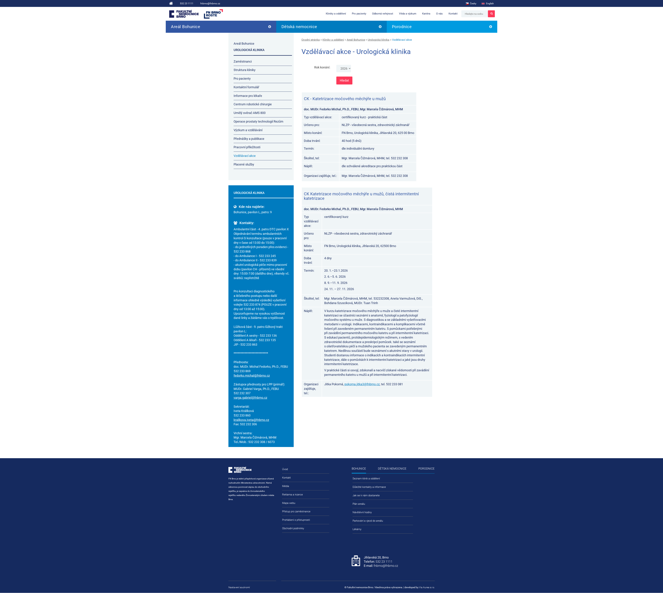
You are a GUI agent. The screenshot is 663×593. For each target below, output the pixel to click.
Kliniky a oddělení (336, 13)
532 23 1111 (186, 3)
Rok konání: (322, 67)
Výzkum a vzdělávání (248, 130)
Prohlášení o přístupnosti (296, 519)
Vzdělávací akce (402, 39)
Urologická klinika (378, 39)
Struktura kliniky (245, 70)
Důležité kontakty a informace (369, 487)
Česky (472, 3)
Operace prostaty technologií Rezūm (258, 121)
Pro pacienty (359, 13)
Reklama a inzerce (292, 494)
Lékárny (357, 529)
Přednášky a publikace (249, 138)
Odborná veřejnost (382, 13)
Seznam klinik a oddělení (366, 478)
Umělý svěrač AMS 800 (250, 113)
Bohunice (359, 468)
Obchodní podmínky (293, 528)
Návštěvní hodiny (362, 512)
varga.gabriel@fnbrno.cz (250, 397)
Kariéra (426, 13)
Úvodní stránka (310, 39)
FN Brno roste (213, 14)
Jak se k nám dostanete (366, 495)
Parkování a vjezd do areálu (368, 520)
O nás (439, 13)
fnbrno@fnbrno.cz (210, 3)
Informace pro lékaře (248, 96)
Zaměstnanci (243, 61)
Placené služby (244, 164)
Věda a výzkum (407, 13)
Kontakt (453, 13)
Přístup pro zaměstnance (296, 511)
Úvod (285, 469)
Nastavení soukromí (239, 587)
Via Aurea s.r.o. (427, 587)
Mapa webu (288, 503)
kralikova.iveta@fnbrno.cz (251, 420)
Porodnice (402, 26)
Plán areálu (359, 503)
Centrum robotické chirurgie (253, 104)
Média (285, 486)
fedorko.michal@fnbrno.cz (252, 375)
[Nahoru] (653, 579)
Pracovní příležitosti (247, 147)
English (490, 3)
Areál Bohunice (185, 26)
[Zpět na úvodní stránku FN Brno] (171, 3)
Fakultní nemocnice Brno (184, 14)
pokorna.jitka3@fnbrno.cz (362, 384)
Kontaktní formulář (246, 87)
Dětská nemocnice (299, 26)
